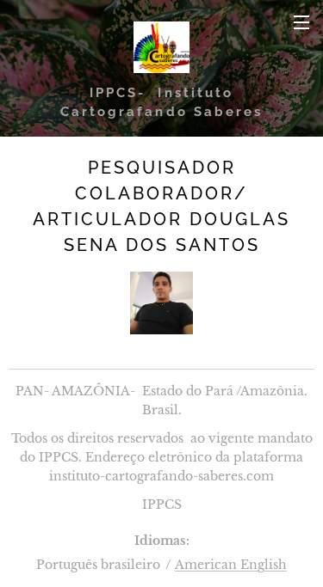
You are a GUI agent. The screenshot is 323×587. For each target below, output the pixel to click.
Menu (301, 21)
